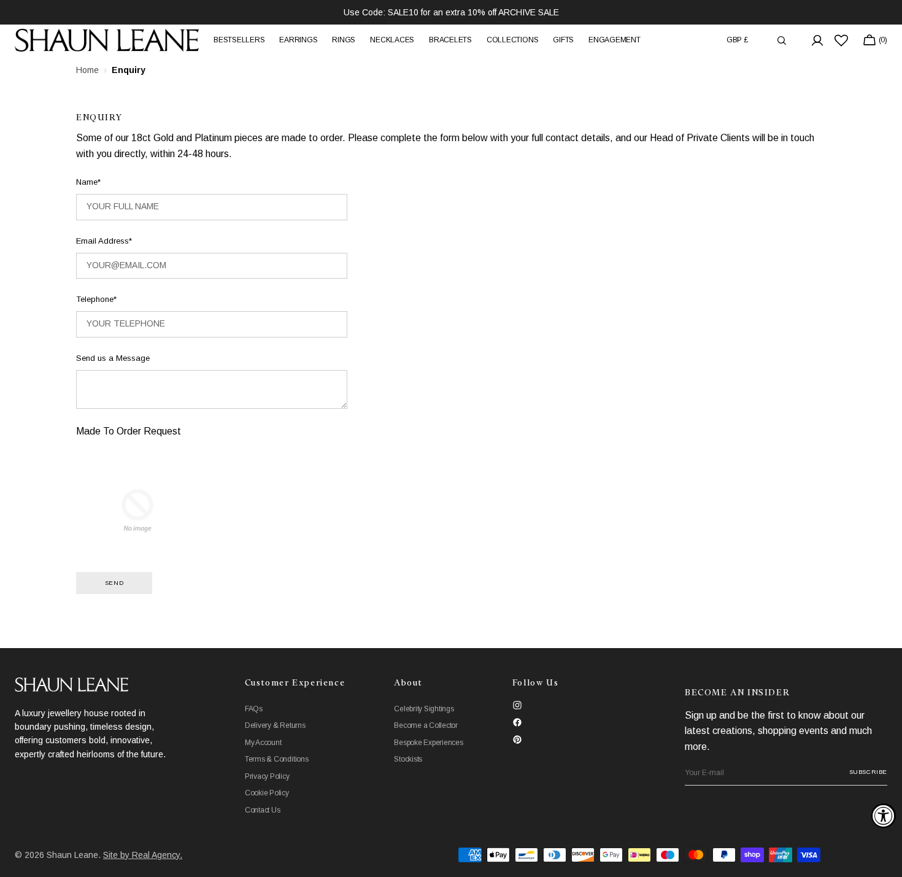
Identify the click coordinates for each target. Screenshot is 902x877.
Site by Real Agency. (142, 855)
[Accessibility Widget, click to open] (883, 815)
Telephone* (96, 299)
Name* (88, 182)
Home (87, 70)
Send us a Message (113, 358)
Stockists (408, 759)
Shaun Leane (72, 855)
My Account (263, 742)
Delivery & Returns (275, 725)
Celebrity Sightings (423, 709)
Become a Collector (426, 725)
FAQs (254, 709)
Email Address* (104, 240)
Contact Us (262, 810)
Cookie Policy (267, 793)
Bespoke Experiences (428, 742)
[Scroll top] (883, 858)
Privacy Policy (267, 776)
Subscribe (868, 771)
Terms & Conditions (277, 759)
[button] (737, 40)
